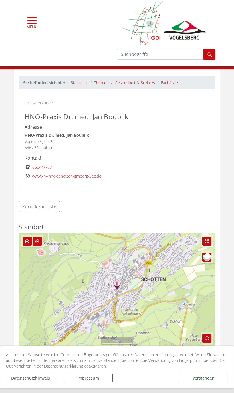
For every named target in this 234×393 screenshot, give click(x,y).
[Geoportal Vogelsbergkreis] (164, 22)
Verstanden (204, 378)
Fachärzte (169, 82)
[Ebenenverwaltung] (206, 257)
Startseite (79, 82)
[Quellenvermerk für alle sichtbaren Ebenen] (206, 338)
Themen (101, 82)
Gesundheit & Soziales (135, 82)
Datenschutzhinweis (30, 378)
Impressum (88, 378)
